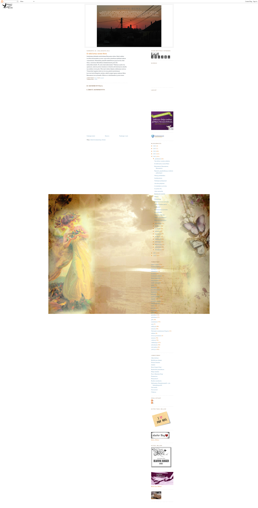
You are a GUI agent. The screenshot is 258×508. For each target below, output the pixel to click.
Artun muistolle (158, 191)
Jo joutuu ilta (158, 188)
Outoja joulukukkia (159, 175)
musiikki (153, 308)
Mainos (156, 196)
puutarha (153, 315)
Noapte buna (129, 8)
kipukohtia (154, 292)
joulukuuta (158, 159)
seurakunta (154, 322)
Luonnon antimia (156, 301)
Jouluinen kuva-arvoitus (161, 209)
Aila (153, 400)
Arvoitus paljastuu (159, 183)
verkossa (153, 340)
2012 (154, 156)
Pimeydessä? (154, 378)
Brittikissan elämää (156, 360)
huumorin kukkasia (156, 276)
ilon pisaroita (154, 280)
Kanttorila (154, 287)
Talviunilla (154, 387)
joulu (152, 285)
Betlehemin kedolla (159, 194)
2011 (154, 253)
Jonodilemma (158, 212)
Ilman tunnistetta (155, 278)
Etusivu (107, 136)
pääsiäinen (154, 317)
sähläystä (153, 326)
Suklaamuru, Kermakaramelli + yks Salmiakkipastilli (160, 384)
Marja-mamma (155, 372)
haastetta (153, 273)
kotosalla (153, 294)
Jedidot (153, 365)
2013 (154, 154)
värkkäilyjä (154, 342)
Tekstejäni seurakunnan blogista (160, 331)
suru (152, 324)
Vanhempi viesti (123, 136)
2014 (154, 151)
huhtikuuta (158, 242)
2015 (154, 148)
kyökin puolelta (155, 296)
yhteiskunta (154, 345)
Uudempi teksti (91, 136)
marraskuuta (158, 223)
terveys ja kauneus (156, 335)
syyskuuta (158, 228)
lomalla (153, 299)
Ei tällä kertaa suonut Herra (161, 164)
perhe (152, 312)
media (152, 306)
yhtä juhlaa (154, 347)
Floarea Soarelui (155, 362)
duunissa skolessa (156, 267)
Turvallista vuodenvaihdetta (162, 161)
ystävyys (153, 349)
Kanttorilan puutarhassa (157, 369)
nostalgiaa (154, 310)
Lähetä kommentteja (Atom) (98, 140)
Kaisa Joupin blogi (156, 367)
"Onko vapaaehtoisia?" (160, 217)
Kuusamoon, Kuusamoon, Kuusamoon (161, 167)
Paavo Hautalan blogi (157, 374)
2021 (154, 146)
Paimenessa (154, 376)
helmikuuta (158, 247)
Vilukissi (153, 392)
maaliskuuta (158, 244)
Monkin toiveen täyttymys (161, 202)
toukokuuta (158, 239)
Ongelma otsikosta (159, 215)
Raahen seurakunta (156, 381)
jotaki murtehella (156, 283)
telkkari (153, 333)
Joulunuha (157, 207)
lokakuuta (158, 226)
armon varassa (155, 264)
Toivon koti (154, 390)
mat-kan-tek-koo (155, 303)
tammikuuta (158, 249)
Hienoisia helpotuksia (160, 220)
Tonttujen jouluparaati (160, 181)
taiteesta (153, 329)
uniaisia (153, 338)
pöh (96, 79)
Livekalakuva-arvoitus (160, 186)
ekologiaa (154, 269)
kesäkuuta (158, 236)
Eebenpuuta (157, 199)
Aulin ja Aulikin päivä (160, 204)
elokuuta (157, 231)
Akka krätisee (155, 358)
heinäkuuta (158, 234)
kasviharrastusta (155, 290)
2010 (154, 255)
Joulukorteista (158, 178)
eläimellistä (154, 271)
